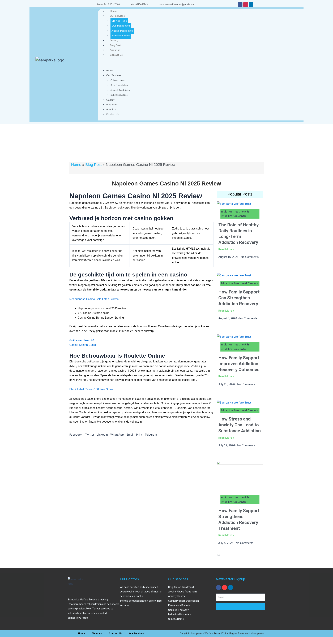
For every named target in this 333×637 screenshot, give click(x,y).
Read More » (226, 249)
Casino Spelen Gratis (82, 344)
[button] (75, 434)
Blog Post (115, 45)
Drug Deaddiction (121, 25)
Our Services (117, 15)
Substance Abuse (121, 35)
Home (113, 11)
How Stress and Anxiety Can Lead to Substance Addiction (239, 424)
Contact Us (116, 54)
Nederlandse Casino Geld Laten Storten (94, 299)
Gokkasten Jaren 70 (81, 340)
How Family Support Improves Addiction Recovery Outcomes (239, 363)
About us (115, 50)
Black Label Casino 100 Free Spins (91, 389)
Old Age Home (119, 21)
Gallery (114, 40)
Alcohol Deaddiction (122, 30)
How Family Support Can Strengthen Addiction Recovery (239, 297)
